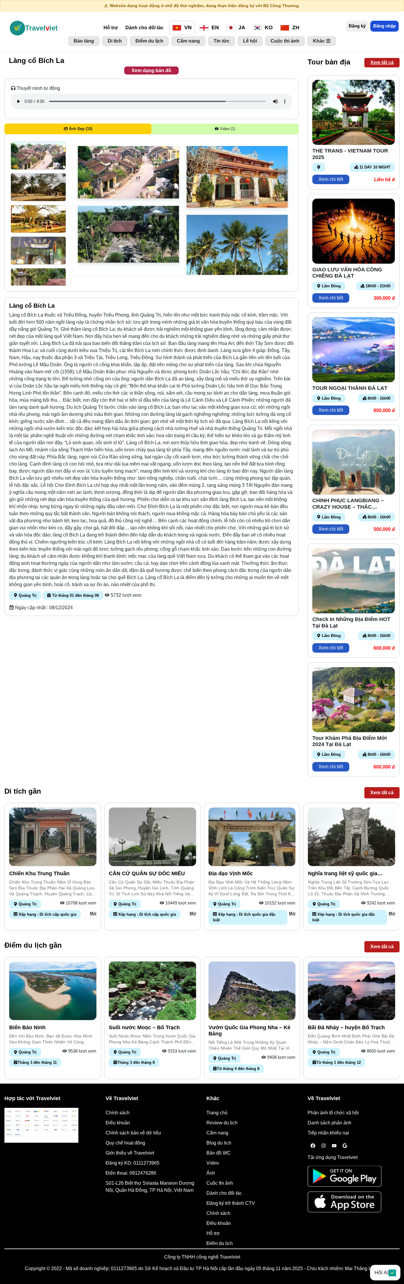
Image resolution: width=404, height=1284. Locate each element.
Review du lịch (221, 1122)
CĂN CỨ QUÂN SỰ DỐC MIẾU (147, 873)
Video (212, 1162)
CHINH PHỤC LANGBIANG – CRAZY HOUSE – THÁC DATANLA (348, 503)
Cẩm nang (217, 1132)
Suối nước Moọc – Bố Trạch (144, 1027)
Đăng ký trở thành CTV (230, 1203)
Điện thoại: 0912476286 (131, 1173)
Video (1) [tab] (227, 129)
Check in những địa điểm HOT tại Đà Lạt (351, 622)
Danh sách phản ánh (329, 1122)
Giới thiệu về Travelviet (130, 1152)
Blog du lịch (218, 1142)
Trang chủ (216, 1112)
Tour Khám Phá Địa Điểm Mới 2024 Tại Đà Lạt (349, 741)
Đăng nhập (384, 25)
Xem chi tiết (331, 179)
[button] (38, 156)
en (214, 27)
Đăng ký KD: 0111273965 (132, 1162)
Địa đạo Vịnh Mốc (231, 873)
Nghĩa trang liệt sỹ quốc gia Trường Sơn (342, 873)
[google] (344, 1146)
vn (187, 27)
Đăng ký (357, 25)
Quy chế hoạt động (125, 1142)
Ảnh (210, 1173)
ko (268, 27)
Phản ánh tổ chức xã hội (333, 1112)
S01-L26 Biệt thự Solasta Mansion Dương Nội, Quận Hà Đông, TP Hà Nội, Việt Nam (150, 1187)
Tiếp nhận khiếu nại (328, 1132)
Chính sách (118, 1112)
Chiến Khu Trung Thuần (39, 873)
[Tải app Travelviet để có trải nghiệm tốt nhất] (345, 1178)
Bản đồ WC (218, 1152)
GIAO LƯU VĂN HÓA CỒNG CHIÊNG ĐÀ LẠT (347, 273)
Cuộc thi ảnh (219, 1183)
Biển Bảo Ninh (27, 1027)
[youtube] (334, 1146)
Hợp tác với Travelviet (32, 1098)
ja (241, 27)
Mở (93, 913)
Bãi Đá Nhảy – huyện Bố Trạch (346, 1027)
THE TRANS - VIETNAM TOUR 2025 (350, 154)
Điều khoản (118, 1122)
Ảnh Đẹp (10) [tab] (80, 129)
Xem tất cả (382, 62)
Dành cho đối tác (144, 27)
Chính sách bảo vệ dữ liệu (133, 1132)
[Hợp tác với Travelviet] (41, 1125)
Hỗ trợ (111, 27)
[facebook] (313, 1146)
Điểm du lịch (219, 1243)
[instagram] (323, 1146)
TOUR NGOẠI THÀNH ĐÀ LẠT (349, 388)
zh (295, 27)
